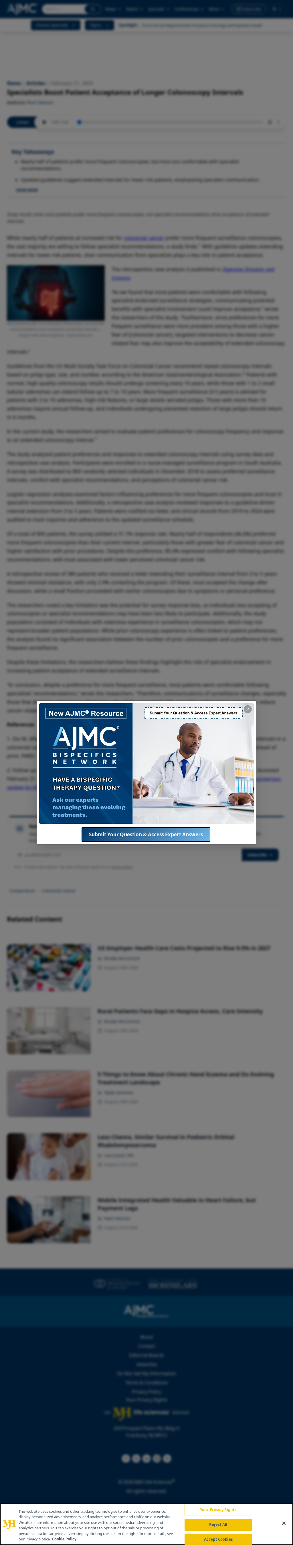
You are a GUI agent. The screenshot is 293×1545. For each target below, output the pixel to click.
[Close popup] (248, 709)
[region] (146, 1524)
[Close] (284, 1523)
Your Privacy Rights (218, 1509)
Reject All (218, 1524)
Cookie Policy (64, 1539)
